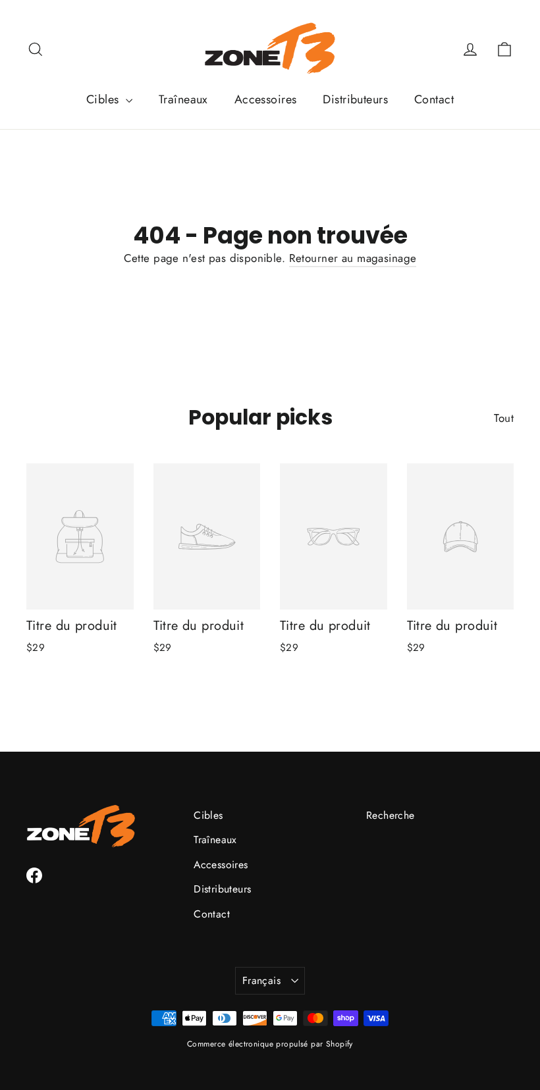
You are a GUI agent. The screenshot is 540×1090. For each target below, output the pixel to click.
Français (261, 980)
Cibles (104, 99)
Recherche (390, 815)
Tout (504, 418)
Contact (434, 99)
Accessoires (265, 99)
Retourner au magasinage (353, 258)
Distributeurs (355, 99)
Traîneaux (183, 99)
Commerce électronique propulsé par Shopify (270, 1044)
